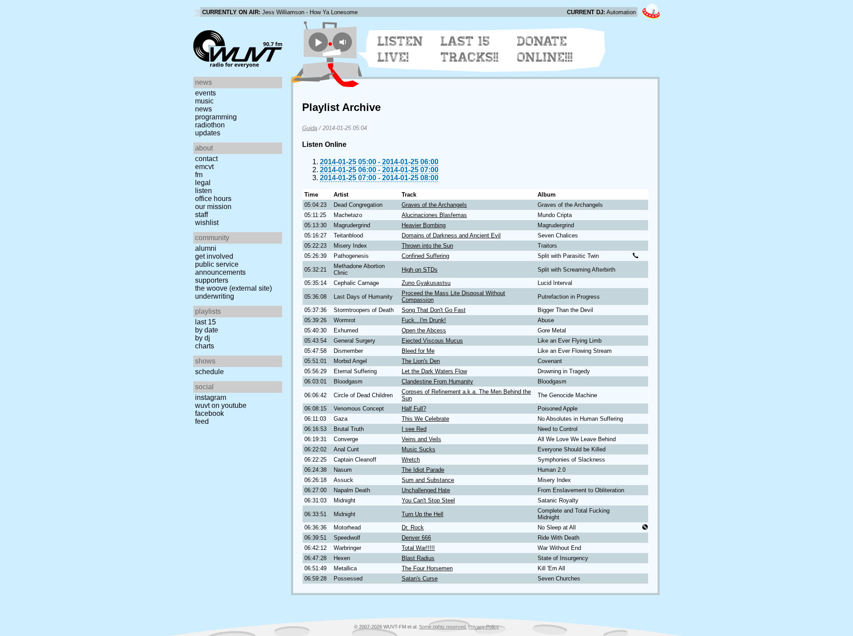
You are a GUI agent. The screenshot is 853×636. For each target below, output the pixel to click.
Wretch (411, 459)
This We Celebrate (425, 418)
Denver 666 (416, 537)
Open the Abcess (424, 330)
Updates (207, 133)
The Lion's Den (421, 361)
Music (204, 101)
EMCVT (204, 166)
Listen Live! (400, 49)
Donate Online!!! (545, 49)
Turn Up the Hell (422, 514)
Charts (204, 346)
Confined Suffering (425, 256)
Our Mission (213, 206)
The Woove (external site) (233, 288)
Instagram (210, 397)
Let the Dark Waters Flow (434, 371)
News (203, 109)
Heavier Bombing (424, 225)
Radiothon (210, 125)
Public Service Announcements (220, 268)
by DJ (202, 338)
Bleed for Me (418, 351)
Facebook (209, 413)
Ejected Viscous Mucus (432, 340)
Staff (201, 214)
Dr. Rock (413, 527)
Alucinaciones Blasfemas (434, 215)
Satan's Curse (420, 578)
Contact (206, 158)
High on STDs (420, 269)
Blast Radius (418, 558)
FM (199, 174)
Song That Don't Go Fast (434, 310)
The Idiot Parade (423, 469)
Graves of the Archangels (434, 204)
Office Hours (213, 198)
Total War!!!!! (418, 548)
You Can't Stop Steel (428, 500)
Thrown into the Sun (427, 245)
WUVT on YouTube (221, 405)
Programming (216, 117)
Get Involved (214, 256)
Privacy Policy (483, 626)
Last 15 (205, 322)
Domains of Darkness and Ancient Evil (451, 235)
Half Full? (414, 408)
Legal (203, 182)
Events (205, 93)
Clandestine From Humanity (437, 381)
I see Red (414, 429)
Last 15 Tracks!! (470, 49)
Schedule (209, 371)
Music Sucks (418, 449)
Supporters (211, 280)
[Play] (318, 42)
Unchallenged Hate (426, 490)
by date (206, 330)
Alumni (205, 248)
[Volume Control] (344, 42)
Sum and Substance (428, 480)
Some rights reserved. (443, 626)
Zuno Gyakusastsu (426, 283)
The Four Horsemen (427, 568)
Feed (202, 421)
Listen (203, 190)
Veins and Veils (421, 439)
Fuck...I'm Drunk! (424, 320)
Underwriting (214, 296)
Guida (309, 128)
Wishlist (207, 222)
